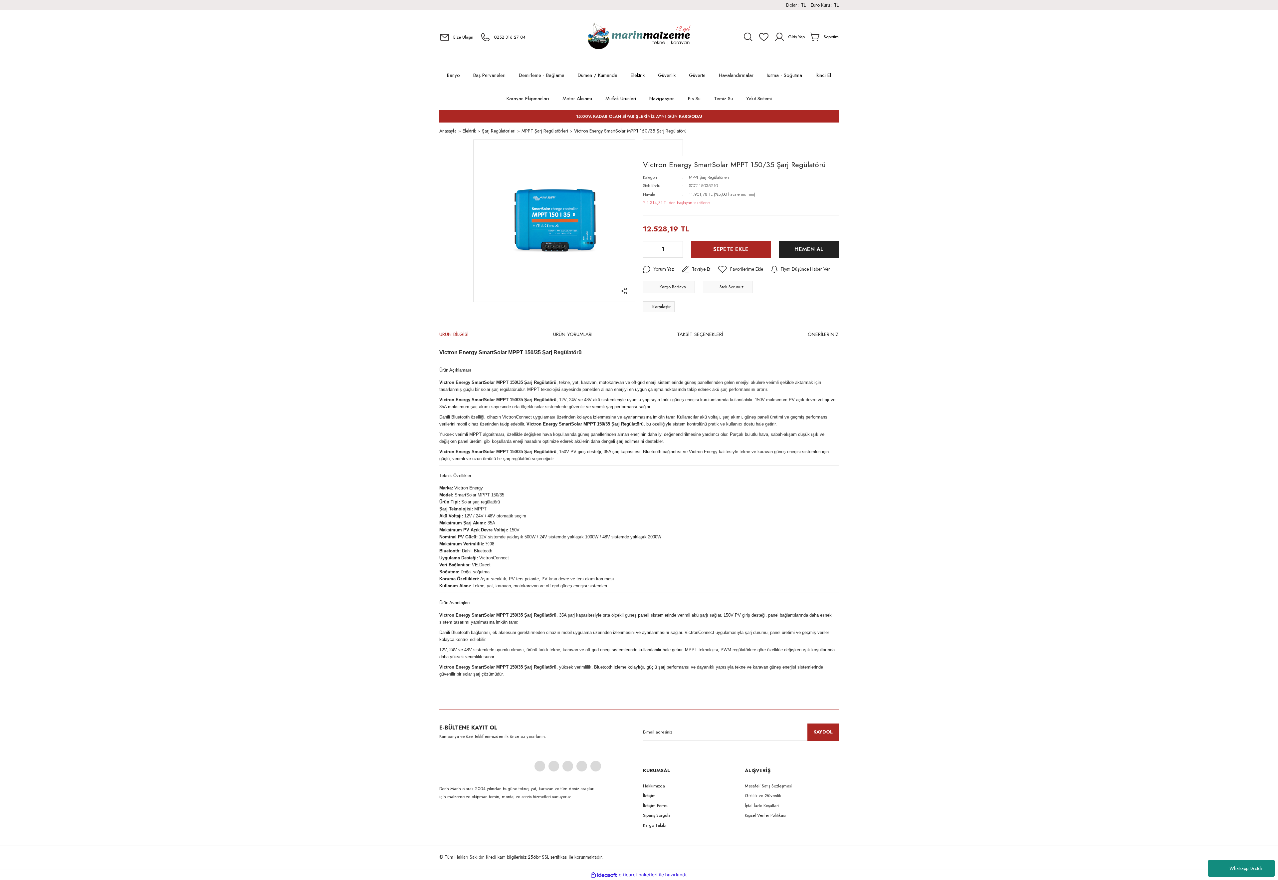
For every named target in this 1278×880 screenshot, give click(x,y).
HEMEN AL (808, 249)
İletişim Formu (656, 805)
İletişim (649, 795)
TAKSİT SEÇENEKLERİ (700, 334)
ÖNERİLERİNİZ (823, 334)
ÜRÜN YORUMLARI (572, 334)
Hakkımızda (654, 786)
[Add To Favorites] (740, 269)
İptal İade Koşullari (762, 805)
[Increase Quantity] (677, 249)
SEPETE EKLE (730, 249)
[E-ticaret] (638, 874)
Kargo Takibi (654, 825)
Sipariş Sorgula (657, 815)
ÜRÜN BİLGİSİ (454, 334)
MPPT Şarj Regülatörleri (709, 177)
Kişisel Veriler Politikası (765, 815)
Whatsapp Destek (1245, 868)
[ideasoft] (603, 874)
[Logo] (639, 37)
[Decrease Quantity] (648, 249)
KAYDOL (823, 732)
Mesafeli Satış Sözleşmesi (768, 786)
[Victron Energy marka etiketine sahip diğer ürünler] (663, 148)
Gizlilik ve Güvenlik (763, 795)
